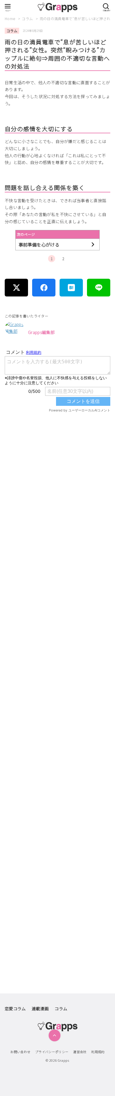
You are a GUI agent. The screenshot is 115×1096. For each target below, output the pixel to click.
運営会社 (79, 1051)
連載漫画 (40, 1008)
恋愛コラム (15, 1008)
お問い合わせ (20, 1051)
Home (10, 18)
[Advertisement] (57, 664)
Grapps (63, 1060)
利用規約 (97, 1051)
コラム (28, 18)
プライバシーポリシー (52, 1051)
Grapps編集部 (41, 332)
